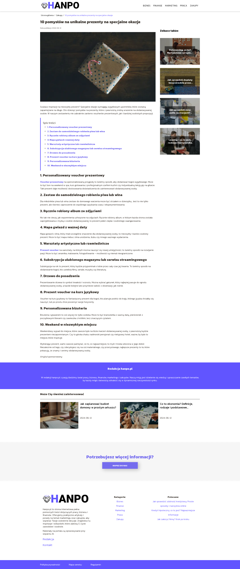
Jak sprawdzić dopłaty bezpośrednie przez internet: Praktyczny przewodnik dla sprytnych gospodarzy (180, 81)
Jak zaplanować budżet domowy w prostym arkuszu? (98, 405)
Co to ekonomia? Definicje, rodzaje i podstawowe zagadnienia (176, 405)
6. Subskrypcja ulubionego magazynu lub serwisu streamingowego (84, 148)
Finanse (157, 5)
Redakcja (48, 539)
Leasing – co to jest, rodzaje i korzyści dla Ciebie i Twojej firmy (180, 141)
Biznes (147, 5)
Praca (183, 5)
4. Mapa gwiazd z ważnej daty (63, 139)
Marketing (171, 5)
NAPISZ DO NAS (120, 465)
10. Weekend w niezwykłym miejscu (66, 165)
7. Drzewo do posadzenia (61, 152)
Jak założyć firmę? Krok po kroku (173, 519)
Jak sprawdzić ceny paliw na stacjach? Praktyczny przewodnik (180, 111)
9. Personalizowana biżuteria (63, 161)
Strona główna (47, 15)
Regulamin (96, 564)
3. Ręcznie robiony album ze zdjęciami (68, 135)
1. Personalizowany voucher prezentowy (69, 127)
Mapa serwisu (75, 564)
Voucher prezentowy (51, 182)
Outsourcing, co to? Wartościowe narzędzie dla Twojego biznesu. (180, 51)
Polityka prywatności (50, 564)
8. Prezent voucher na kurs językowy (67, 157)
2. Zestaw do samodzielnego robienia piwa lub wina (76, 131)
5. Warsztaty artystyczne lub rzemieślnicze (71, 144)
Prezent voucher (49, 250)
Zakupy (194, 5)
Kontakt (47, 545)
